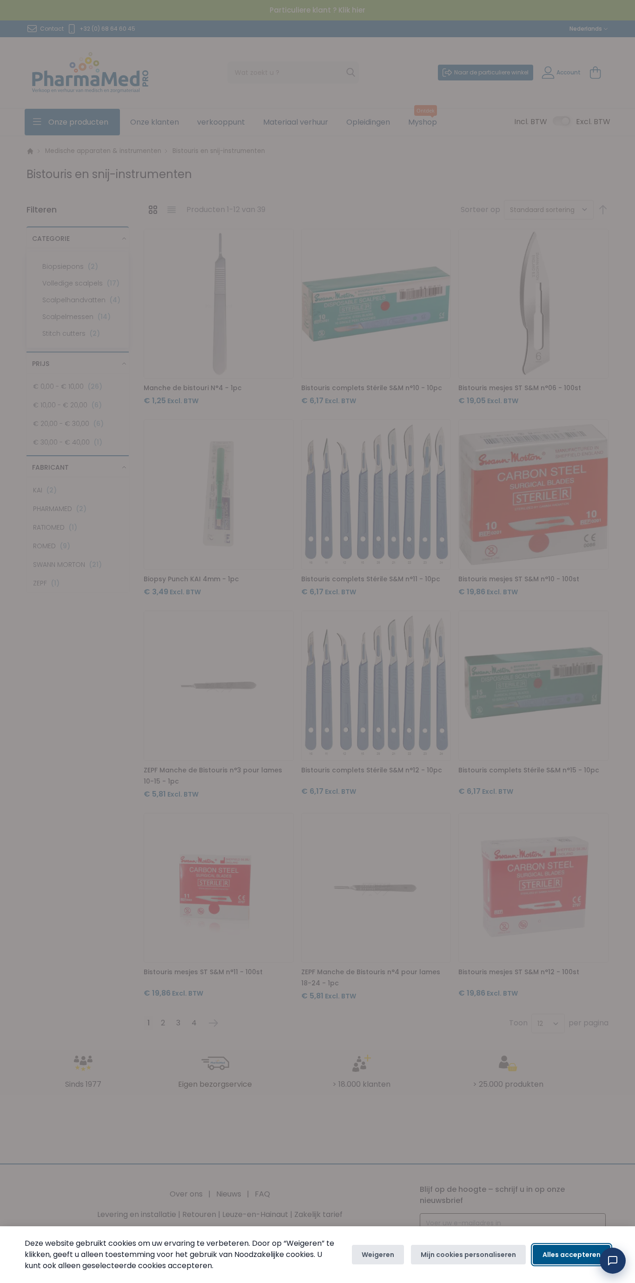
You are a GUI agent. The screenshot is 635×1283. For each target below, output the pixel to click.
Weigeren (378, 1254)
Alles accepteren (571, 1254)
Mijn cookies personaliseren (468, 1254)
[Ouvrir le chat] (613, 1261)
